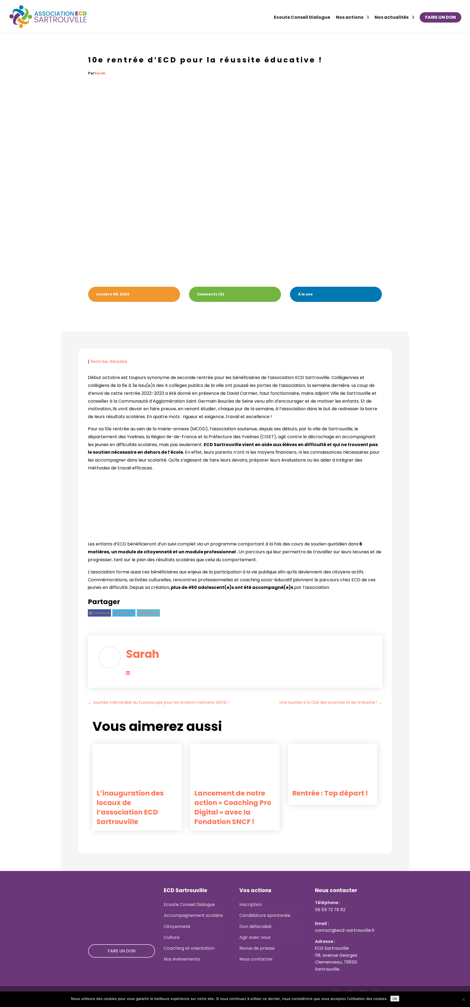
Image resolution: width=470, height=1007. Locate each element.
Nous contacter (256, 959)
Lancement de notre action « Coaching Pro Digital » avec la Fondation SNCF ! (232, 807)
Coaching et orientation (189, 948)
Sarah (100, 73)
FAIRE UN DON (440, 17)
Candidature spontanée (264, 915)
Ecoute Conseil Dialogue (302, 17)
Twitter (126, 613)
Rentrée (99, 361)
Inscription (250, 904)
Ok (394, 998)
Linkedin (150, 613)
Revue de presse (257, 948)
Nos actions (349, 17)
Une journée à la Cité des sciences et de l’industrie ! (330, 702)
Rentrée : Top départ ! (330, 793)
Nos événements (182, 959)
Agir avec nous (255, 937)
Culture (172, 937)
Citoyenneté (177, 926)
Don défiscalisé (255, 926)
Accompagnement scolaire (193, 915)
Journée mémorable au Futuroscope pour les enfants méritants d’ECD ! (158, 702)
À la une (305, 294)
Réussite (118, 361)
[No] (463, 999)
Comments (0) (210, 294)
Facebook (102, 613)
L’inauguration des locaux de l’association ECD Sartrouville (130, 807)
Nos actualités (392, 17)
